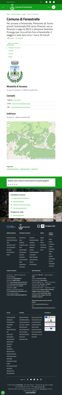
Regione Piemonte (11, 2)
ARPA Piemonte (23, 327)
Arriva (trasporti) (23, 332)
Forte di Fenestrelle (36, 329)
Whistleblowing (10, 373)
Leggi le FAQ (10, 334)
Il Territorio (51, 244)
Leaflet (37, 158)
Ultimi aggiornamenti (12, 366)
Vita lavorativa (33, 264)
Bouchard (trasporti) (24, 334)
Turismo (31, 262)
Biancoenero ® (43, 389)
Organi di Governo (11, 237)
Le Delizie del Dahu (36, 324)
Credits (8, 363)
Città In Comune (38, 387)
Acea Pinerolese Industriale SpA (27, 329)
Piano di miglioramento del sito (11, 329)
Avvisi (41, 250)
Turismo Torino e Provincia (38, 320)
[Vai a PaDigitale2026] (46, 226)
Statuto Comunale (11, 354)
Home (8, 14)
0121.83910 (17, 100)
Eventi (50, 239)
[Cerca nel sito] (53, 7)
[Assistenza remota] (44, 387)
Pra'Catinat (22, 337)
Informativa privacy (11, 356)
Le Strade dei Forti (36, 322)
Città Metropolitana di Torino (26, 320)
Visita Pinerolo (35, 327)
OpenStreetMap (45, 158)
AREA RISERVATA (31, 392)
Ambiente (21, 242)
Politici (8, 254)
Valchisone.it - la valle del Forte (39, 334)
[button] (32, 138)
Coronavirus (43, 247)
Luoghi (23, 14)
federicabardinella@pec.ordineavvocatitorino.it (43, 308)
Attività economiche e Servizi (52, 258)
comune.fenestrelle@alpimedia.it (21, 104)
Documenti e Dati (11, 245)
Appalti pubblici (23, 250)
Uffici (8, 242)
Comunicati (43, 245)
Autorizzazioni (22, 252)
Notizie (42, 242)
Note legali (9, 358)
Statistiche (9, 368)
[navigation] (3, 7)
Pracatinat (34, 337)
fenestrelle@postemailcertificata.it (21, 107)
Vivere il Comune (15, 14)
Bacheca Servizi (11, 351)
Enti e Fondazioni (11, 247)
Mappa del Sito (10, 371)
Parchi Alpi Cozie (23, 339)
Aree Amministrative (12, 240)
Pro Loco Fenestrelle (37, 332)
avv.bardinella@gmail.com (41, 304)
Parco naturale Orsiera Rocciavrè (40, 317)
